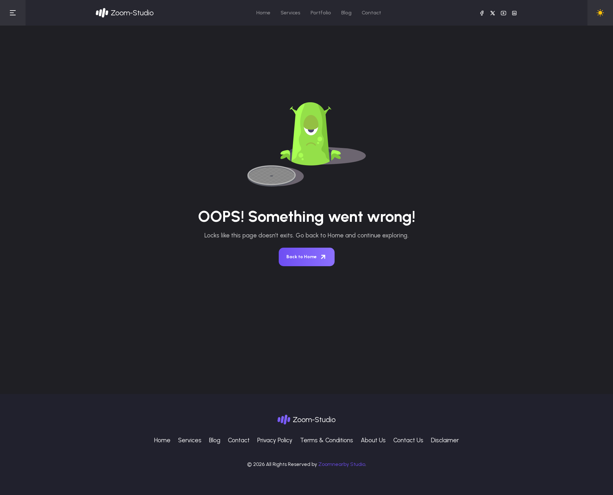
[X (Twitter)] (493, 13)
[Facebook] (482, 13)
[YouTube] (503, 13)
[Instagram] (514, 13)
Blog (346, 13)
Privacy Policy (274, 440)
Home (263, 13)
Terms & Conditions (326, 440)
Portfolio (321, 13)
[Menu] (13, 13)
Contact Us (408, 440)
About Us (373, 440)
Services (290, 13)
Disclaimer (445, 440)
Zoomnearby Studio (341, 464)
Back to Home (301, 256)
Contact (371, 13)
